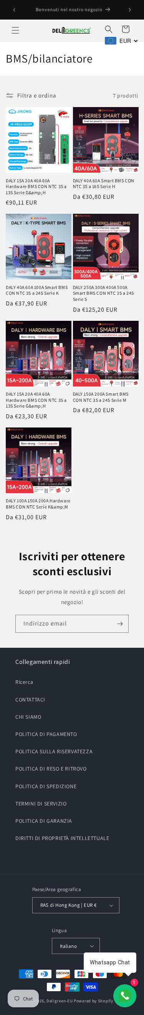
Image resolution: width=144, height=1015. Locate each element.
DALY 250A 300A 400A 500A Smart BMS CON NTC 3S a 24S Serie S (103, 293)
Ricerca (24, 681)
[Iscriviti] (119, 624)
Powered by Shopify (93, 1000)
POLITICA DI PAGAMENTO (46, 734)
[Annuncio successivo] (129, 10)
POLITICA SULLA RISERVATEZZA (54, 751)
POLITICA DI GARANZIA (43, 820)
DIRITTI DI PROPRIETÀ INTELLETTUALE (62, 838)
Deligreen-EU (59, 1000)
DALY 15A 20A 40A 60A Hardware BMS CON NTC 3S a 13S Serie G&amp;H (36, 186)
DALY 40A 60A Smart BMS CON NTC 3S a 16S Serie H (104, 184)
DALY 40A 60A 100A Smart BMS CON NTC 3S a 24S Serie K (37, 290)
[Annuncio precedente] (14, 10)
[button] (15, 30)
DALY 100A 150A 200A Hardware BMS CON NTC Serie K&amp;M (38, 504)
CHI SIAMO (28, 716)
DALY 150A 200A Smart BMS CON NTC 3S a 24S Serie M (101, 397)
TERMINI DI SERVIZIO (40, 803)
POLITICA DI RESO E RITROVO (51, 768)
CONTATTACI (30, 699)
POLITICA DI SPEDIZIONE (45, 786)
